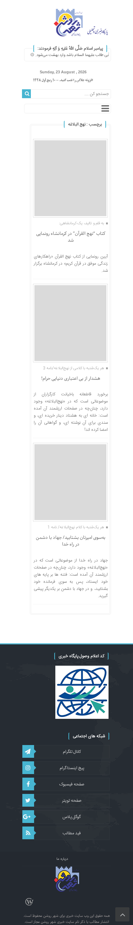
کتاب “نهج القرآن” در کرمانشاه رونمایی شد (70, 237)
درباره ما (62, 859)
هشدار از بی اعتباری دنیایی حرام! (70, 378)
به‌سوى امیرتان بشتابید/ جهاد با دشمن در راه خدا (70, 541)
